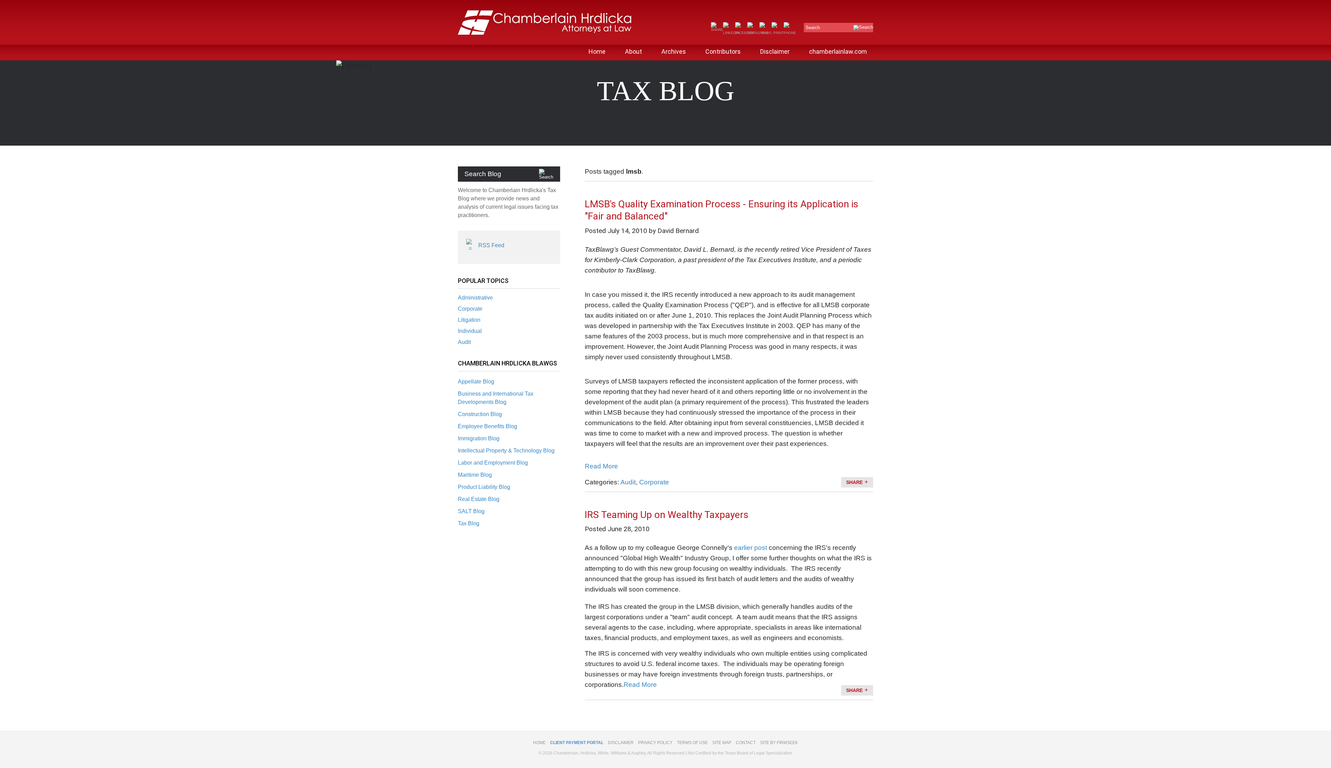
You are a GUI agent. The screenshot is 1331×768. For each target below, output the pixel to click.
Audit (464, 342)
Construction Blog (480, 414)
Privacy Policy (655, 742)
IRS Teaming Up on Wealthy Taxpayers (666, 514)
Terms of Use (692, 742)
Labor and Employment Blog (493, 463)
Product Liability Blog (484, 487)
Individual (470, 331)
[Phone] (790, 33)
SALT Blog (471, 511)
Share (854, 482)
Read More (601, 466)
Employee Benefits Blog (487, 426)
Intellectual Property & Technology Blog (506, 451)
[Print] (778, 33)
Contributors (723, 51)
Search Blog (482, 174)
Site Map (721, 742)
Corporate (470, 309)
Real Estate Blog (478, 499)
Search (813, 27)
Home (597, 51)
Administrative (475, 298)
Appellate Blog (476, 382)
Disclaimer (775, 51)
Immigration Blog (478, 438)
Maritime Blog (475, 475)
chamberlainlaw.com (838, 51)
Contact (746, 742)
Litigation (469, 320)
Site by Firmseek (779, 742)
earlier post (750, 547)
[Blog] (765, 33)
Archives (673, 51)
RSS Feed (491, 245)
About (633, 51)
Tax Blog (468, 523)
